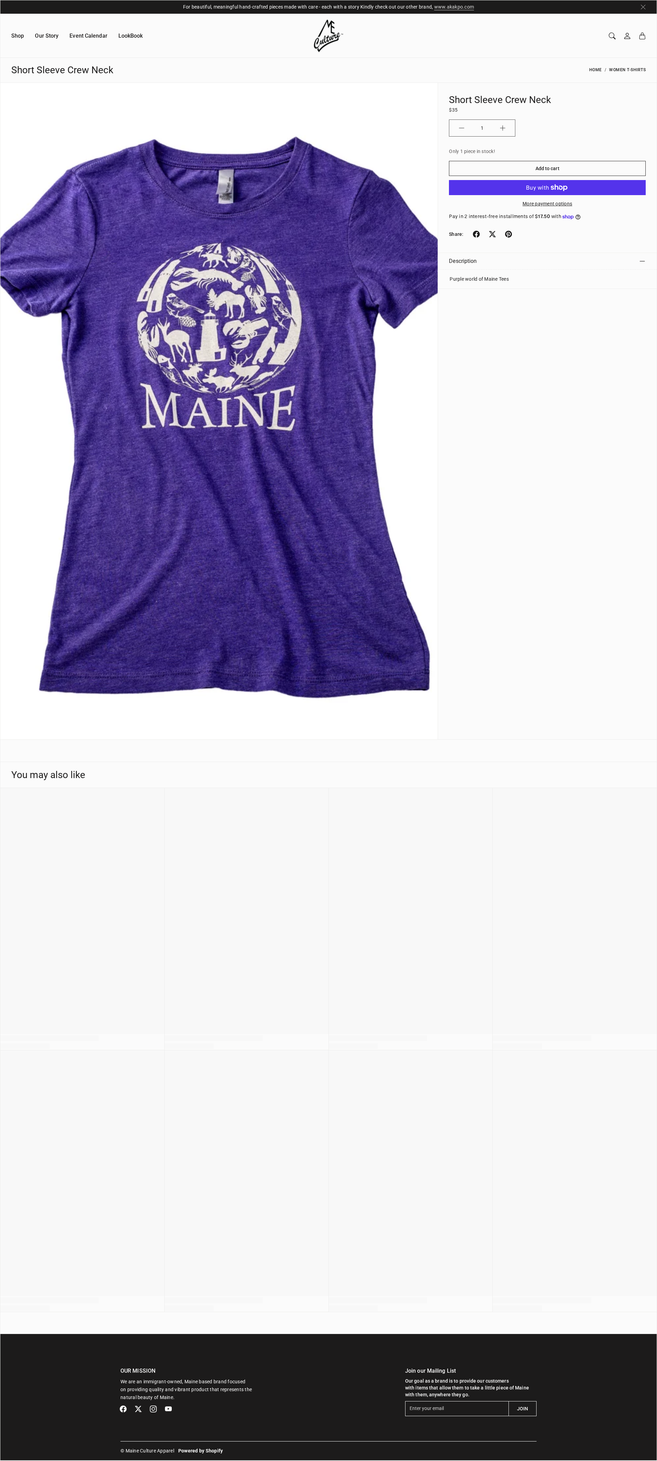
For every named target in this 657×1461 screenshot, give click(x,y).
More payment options (547, 203)
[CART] (642, 35)
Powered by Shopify (200, 1450)
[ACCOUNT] (627, 35)
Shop (17, 36)
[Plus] (502, 128)
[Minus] (461, 128)
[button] (476, 234)
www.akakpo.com (454, 7)
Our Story (47, 36)
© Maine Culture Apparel (147, 1450)
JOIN (522, 1408)
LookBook (130, 36)
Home (595, 69)
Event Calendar (88, 36)
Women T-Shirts (627, 69)
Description (463, 261)
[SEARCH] (612, 35)
